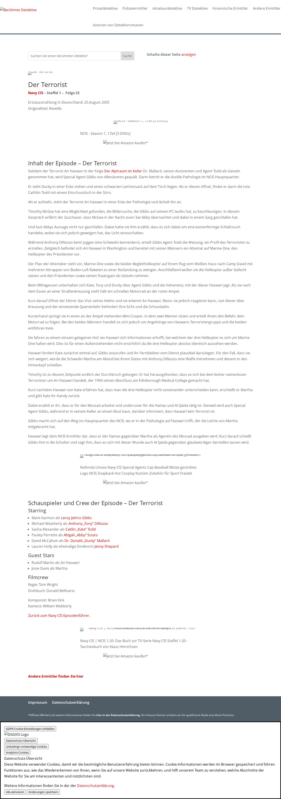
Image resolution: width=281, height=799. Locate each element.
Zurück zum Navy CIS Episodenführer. (59, 615)
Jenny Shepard (107, 546)
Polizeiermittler (135, 8)
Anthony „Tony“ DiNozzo (88, 523)
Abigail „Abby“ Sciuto (81, 535)
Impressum (37, 702)
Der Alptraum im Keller (123, 171)
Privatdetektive (105, 8)
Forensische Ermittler (230, 8)
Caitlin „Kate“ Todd (80, 529)
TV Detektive (197, 8)
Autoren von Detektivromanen (118, 25)
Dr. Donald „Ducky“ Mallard (87, 540)
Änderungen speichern (43, 792)
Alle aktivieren (15, 792)
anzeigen (188, 54)
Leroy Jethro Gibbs (76, 517)
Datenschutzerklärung (70, 702)
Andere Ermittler (267, 8)
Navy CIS (35, 92)
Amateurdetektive (167, 8)
